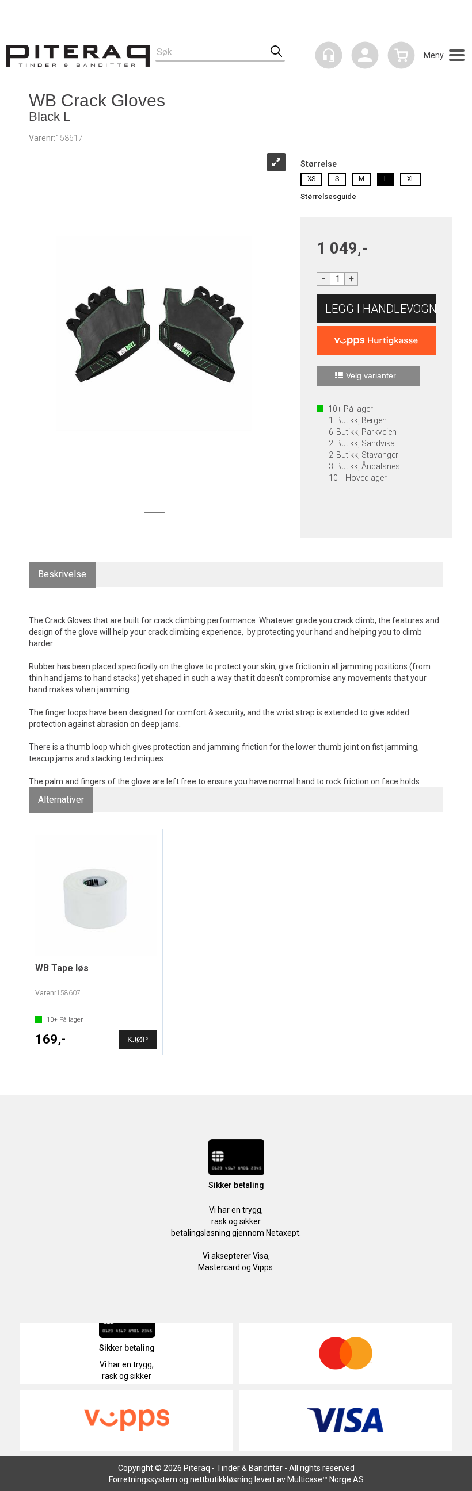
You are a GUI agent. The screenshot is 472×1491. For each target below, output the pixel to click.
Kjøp (376, 308)
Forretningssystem (143, 1479)
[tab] (62, 575)
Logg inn (365, 57)
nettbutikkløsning (221, 1479)
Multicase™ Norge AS (325, 1479)
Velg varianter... (374, 375)
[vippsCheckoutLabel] (376, 340)
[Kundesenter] (329, 55)
